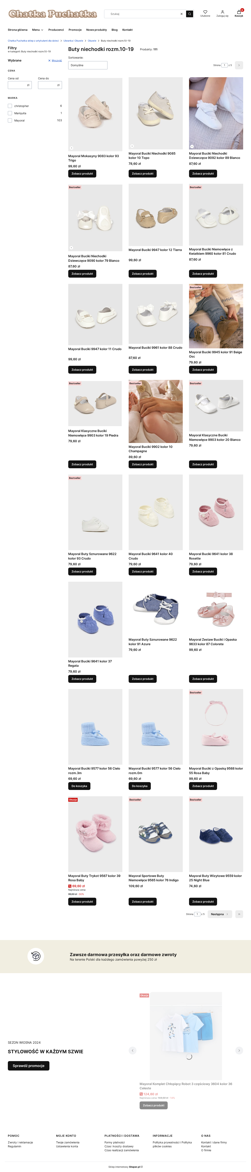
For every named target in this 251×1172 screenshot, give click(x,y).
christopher (21, 106)
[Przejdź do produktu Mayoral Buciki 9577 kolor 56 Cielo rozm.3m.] (95, 727)
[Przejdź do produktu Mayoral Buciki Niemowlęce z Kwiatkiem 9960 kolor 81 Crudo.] (216, 214)
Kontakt (206, 1146)
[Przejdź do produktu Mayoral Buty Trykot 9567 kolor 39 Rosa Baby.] (95, 834)
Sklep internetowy (124, 1166)
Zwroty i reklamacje (20, 1142)
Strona (217, 65)
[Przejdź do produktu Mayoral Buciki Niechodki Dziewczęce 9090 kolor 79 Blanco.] (95, 218)
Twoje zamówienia (67, 1142)
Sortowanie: (75, 57)
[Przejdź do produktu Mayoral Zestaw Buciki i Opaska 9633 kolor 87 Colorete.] (216, 609)
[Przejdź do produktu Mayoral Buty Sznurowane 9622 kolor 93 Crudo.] (95, 512)
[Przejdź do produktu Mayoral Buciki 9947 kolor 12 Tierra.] (156, 215)
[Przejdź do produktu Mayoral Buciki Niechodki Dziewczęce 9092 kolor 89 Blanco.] (216, 113)
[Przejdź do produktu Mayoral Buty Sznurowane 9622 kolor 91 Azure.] (156, 609)
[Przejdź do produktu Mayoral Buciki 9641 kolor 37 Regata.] (95, 620)
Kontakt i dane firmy (214, 1142)
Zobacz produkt (82, 173)
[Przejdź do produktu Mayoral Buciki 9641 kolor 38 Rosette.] (216, 512)
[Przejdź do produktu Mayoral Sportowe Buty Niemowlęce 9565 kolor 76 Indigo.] (156, 834)
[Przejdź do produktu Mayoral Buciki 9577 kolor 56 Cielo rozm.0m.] (156, 727)
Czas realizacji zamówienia (122, 1150)
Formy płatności (115, 1142)
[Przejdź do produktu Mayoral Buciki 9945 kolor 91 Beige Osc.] (216, 316)
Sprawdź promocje (29, 1066)
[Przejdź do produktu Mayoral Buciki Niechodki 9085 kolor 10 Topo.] (156, 113)
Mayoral (19, 120)
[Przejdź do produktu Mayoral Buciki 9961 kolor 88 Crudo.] (156, 314)
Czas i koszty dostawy (119, 1146)
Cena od (13, 78)
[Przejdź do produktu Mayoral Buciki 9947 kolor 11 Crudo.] (95, 314)
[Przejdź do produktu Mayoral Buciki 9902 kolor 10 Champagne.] (156, 411)
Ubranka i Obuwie (73, 40)
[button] (189, 14)
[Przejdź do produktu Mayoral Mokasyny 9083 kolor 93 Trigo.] (95, 114)
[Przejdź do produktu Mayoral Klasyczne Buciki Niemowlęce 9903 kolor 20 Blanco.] (216, 405)
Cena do (43, 78)
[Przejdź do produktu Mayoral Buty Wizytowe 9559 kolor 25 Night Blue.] (216, 834)
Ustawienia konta (67, 1146)
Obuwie (92, 40)
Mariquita (20, 113)
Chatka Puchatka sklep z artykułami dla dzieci (33, 40)
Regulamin (14, 1146)
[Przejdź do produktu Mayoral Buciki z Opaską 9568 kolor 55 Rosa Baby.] (216, 727)
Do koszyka (79, 786)
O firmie (206, 1150)
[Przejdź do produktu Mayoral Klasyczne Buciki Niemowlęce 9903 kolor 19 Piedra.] (95, 403)
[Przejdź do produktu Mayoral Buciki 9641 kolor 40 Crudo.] (156, 512)
